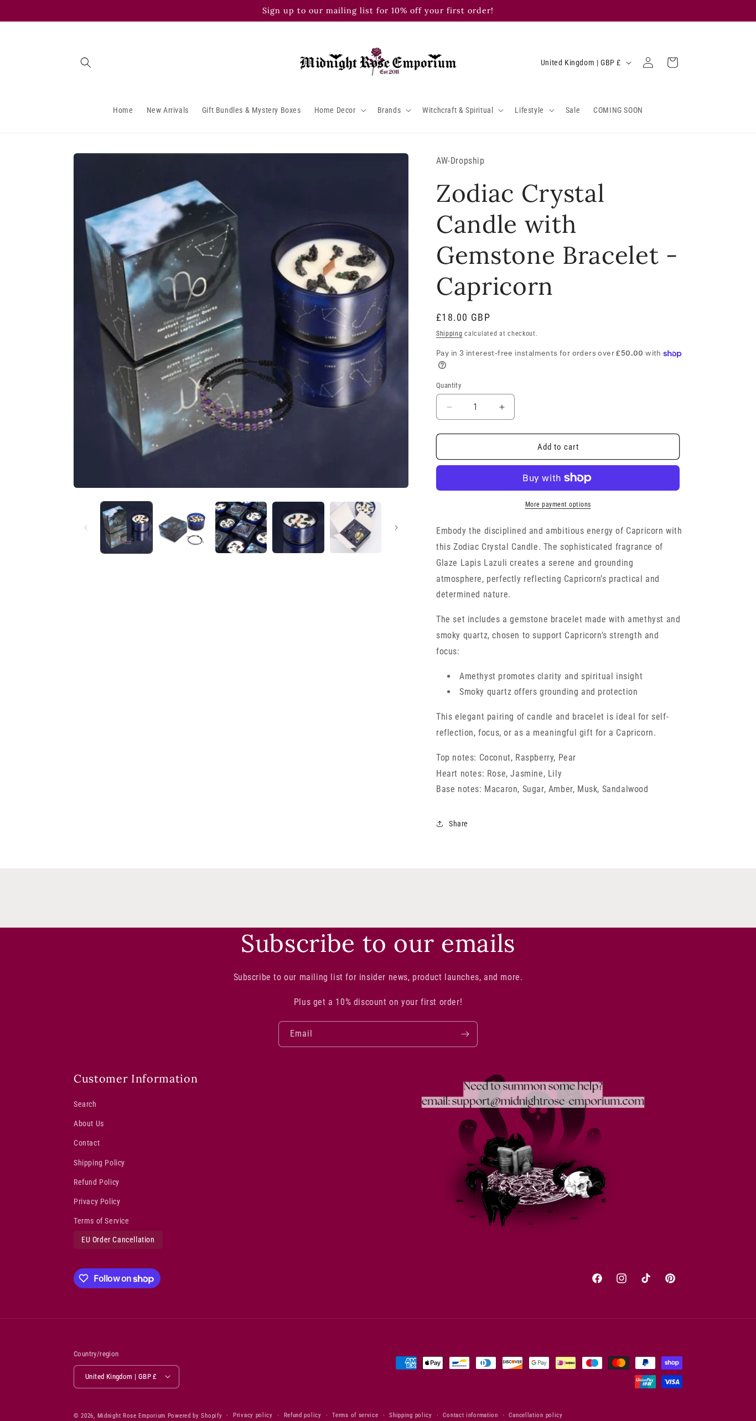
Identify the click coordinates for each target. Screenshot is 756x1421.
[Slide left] (86, 528)
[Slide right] (396, 528)
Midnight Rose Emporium (131, 1415)
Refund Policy (97, 1182)
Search (85, 1104)
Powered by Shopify (195, 1415)
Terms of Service (102, 1220)
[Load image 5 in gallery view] (355, 527)
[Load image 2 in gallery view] (183, 527)
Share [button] (458, 823)
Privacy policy (253, 1414)
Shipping (449, 333)
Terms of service (355, 1414)
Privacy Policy (97, 1201)
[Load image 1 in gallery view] (126, 527)
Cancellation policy (535, 1414)
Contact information (470, 1414)
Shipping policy (410, 1414)
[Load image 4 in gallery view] (298, 527)
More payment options (558, 504)
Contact (87, 1143)
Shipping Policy (99, 1162)
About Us (89, 1124)
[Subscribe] (465, 1034)
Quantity (448, 385)
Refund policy (303, 1414)
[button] (86, 62)
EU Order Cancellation (118, 1240)
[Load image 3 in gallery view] (241, 527)
